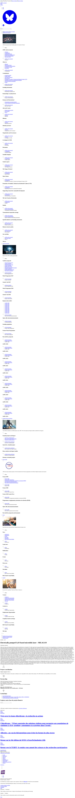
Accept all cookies (3, 786)
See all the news (3, 750)
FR (3, 7)
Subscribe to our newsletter (5, 753)
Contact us (2, 764)
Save (1, 797)
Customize (2, 787)
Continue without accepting (5, 785)
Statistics (2, 793)
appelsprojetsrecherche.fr (7, 761)
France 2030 (5, 760)
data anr (4, 762)
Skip (1, 788)
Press (1, 3)
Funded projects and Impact (7, 636)
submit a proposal (3, 2)
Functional (2, 789)
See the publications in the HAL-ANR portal (10, 697)
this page (25, 781)
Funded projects (5, 638)
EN (3, 8)
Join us (1, 4)
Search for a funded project (7, 637)
